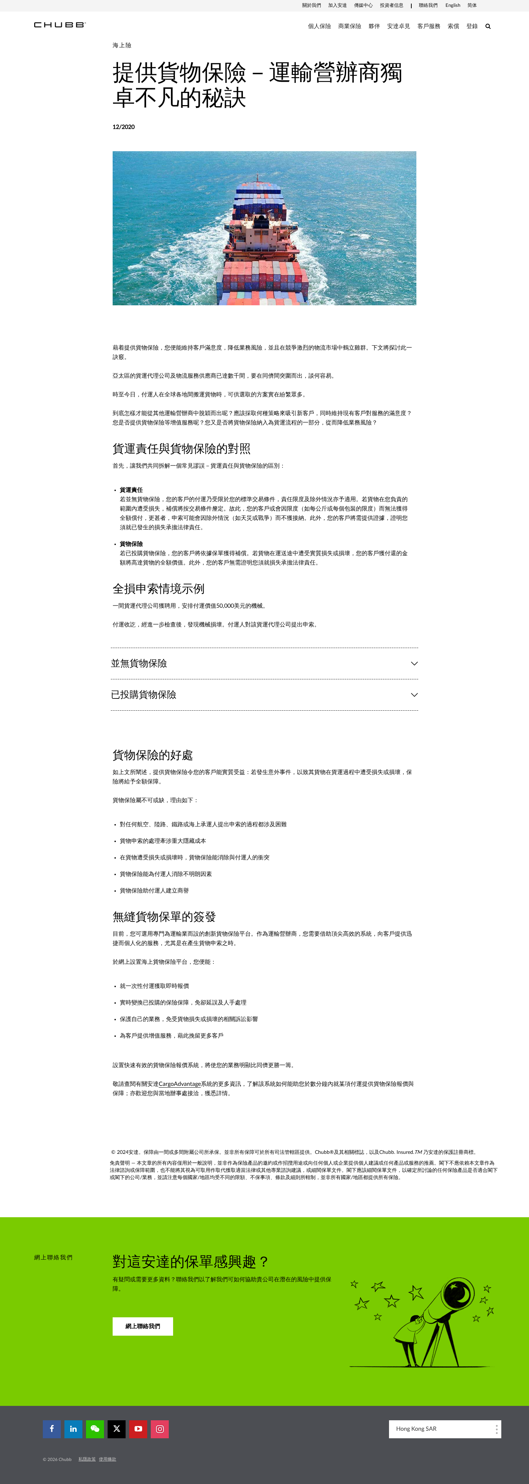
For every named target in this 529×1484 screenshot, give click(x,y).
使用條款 (107, 1459)
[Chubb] (60, 24)
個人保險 (319, 26)
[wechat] (95, 1429)
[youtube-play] (138, 1429)
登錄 (472, 26)
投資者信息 (391, 5)
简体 (472, 5)
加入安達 (337, 5)
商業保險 (349, 26)
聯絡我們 (428, 5)
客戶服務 (428, 26)
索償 (453, 26)
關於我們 (311, 5)
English (453, 5)
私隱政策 (87, 1459)
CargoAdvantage (180, 1084)
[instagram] (160, 1429)
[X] (117, 1429)
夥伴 (374, 26)
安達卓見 (398, 26)
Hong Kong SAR (416, 1429)
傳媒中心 (363, 5)
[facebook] (52, 1429)
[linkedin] (73, 1429)
